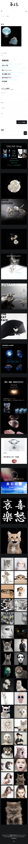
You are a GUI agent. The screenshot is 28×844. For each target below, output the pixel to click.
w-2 (3, 54)
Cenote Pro (9, 837)
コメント (3, 92)
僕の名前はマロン (7, 78)
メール (3, 108)
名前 (2, 102)
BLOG (3, 64)
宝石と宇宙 (5, 66)
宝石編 (11, 64)
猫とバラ (13, 72)
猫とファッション (14, 67)
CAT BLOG (8, 67)
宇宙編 (7, 64)
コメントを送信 (21, 122)
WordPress (13, 838)
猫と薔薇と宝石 (6, 74)
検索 (2, 130)
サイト (2, 113)
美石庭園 (4, 81)
